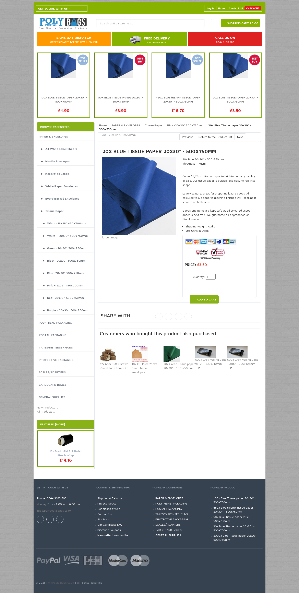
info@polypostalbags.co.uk (54, 510)
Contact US (236, 8)
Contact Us (104, 514)
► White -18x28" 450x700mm (62, 223)
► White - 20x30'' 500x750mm (63, 235)
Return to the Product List (215, 137)
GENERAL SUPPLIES (52, 397)
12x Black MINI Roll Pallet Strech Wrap (66, 453)
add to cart (207, 299)
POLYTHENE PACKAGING (55, 322)
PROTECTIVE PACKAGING (56, 359)
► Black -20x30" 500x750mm (62, 260)
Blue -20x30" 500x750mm (185, 125)
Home (221, 8)
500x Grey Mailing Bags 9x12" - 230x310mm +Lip (210, 363)
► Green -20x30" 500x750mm (62, 248)
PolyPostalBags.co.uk (60, 582)
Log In (211, 8)
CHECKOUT (253, 8)
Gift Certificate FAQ (109, 524)
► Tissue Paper (51, 211)
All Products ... (46, 411)
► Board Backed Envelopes (59, 198)
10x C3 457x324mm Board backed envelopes (144, 368)
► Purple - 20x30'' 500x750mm (63, 310)
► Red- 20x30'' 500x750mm (61, 297)
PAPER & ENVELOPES (53, 136)
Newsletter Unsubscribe (112, 535)
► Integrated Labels (54, 173)
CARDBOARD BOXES (53, 384)
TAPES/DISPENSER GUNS (56, 347)
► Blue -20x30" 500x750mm (61, 273)
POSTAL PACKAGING (52, 335)
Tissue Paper (153, 125)
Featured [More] (52, 424)
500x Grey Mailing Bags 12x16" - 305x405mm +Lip (242, 363)
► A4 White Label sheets (58, 149)
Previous (187, 137)
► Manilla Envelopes (54, 161)
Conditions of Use (108, 508)
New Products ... (47, 407)
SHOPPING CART (242, 23)
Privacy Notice (106, 503)
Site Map (103, 519)
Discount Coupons (109, 530)
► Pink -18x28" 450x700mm (61, 285)
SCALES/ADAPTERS (52, 372)
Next (240, 137)
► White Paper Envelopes (58, 186)
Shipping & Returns (109, 498)
